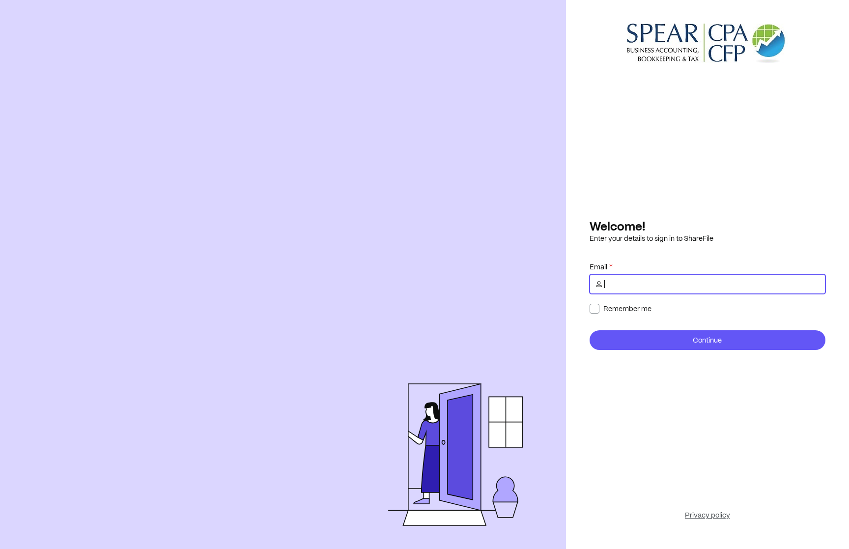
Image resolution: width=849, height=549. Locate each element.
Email (598, 266)
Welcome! (617, 226)
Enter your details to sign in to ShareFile (651, 238)
